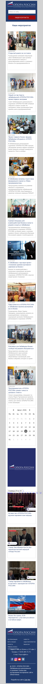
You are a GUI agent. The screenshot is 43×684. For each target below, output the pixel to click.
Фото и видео (12, 642)
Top (41, 682)
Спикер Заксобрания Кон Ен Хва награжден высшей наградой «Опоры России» (19, 549)
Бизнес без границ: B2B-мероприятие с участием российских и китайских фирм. (21, 617)
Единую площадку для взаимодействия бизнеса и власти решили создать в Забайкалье (20, 223)
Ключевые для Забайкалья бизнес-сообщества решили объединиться (21, 347)
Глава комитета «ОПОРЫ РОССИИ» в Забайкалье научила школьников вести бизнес (21, 306)
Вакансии (27, 644)
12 (41, 493)
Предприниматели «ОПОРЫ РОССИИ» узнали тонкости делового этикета (18, 390)
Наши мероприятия (29, 642)
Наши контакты (22, 17)
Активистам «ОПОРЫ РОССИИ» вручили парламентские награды (20, 514)
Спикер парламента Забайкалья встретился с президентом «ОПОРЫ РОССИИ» (21, 583)
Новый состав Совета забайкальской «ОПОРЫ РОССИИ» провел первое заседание (21, 97)
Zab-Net (27, 680)
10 (33, 493)
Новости (26, 639)
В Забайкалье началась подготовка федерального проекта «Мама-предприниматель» (21, 181)
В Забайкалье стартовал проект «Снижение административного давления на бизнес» (19, 265)
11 (37, 493)
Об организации (12, 639)
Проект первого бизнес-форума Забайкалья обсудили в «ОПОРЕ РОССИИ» (20, 139)
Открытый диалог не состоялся (19, 53)
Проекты (10, 644)
